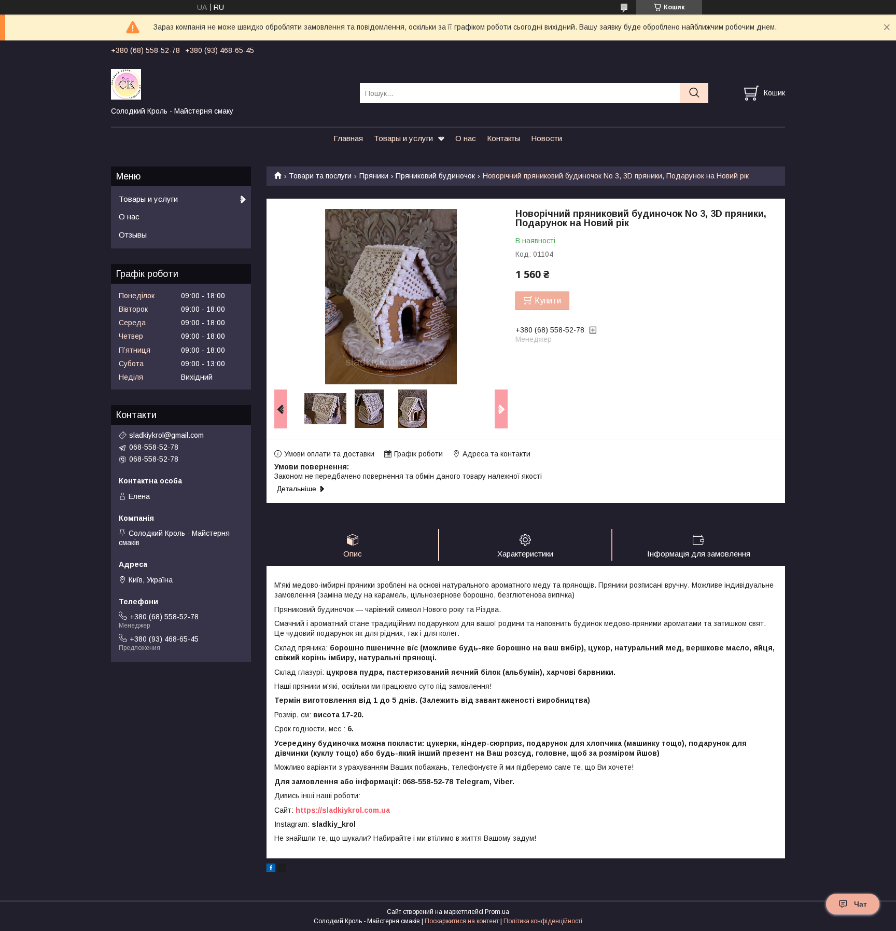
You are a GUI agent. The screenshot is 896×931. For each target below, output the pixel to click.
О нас (465, 138)
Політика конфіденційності (542, 921)
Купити (548, 300)
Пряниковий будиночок (435, 176)
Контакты (503, 138)
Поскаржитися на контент (462, 921)
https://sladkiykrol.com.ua (343, 810)
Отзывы (133, 234)
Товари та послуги (320, 176)
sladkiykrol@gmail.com (166, 435)
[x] (282, 869)
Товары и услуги (403, 138)
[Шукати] (694, 93)
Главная (348, 138)
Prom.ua (497, 911)
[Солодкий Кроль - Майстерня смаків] (229, 83)
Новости (546, 138)
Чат (860, 904)
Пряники (373, 176)
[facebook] (271, 869)
